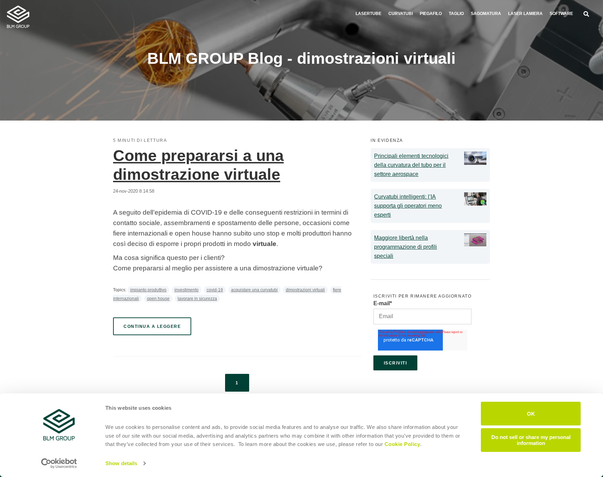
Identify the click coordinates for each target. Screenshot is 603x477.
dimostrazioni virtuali (305, 289)
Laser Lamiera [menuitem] (525, 13)
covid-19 (215, 289)
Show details (121, 463)
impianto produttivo (148, 289)
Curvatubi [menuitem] (400, 13)
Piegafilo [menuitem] (431, 13)
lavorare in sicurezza (197, 298)
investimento (186, 289)
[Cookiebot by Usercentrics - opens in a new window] (59, 463)
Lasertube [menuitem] (368, 13)
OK (531, 413)
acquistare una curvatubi (254, 289)
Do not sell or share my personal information (531, 440)
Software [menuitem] (561, 13)
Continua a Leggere (152, 326)
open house (158, 298)
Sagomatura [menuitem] (486, 13)
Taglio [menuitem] (456, 13)
